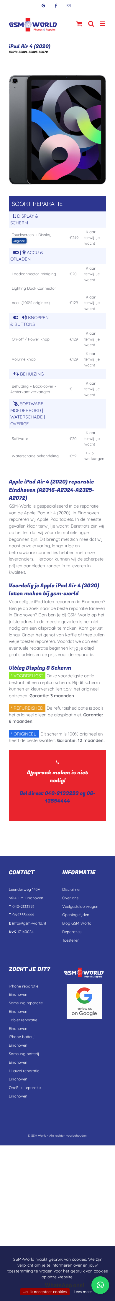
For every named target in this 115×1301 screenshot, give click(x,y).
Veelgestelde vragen (80, 906)
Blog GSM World (76, 923)
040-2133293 (62, 793)
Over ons (70, 897)
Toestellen (71, 940)
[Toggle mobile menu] (103, 24)
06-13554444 (70, 797)
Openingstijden (75, 914)
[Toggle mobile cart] (79, 24)
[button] (100, 1285)
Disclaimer (71, 889)
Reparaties (71, 931)
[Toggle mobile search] (91, 24)
